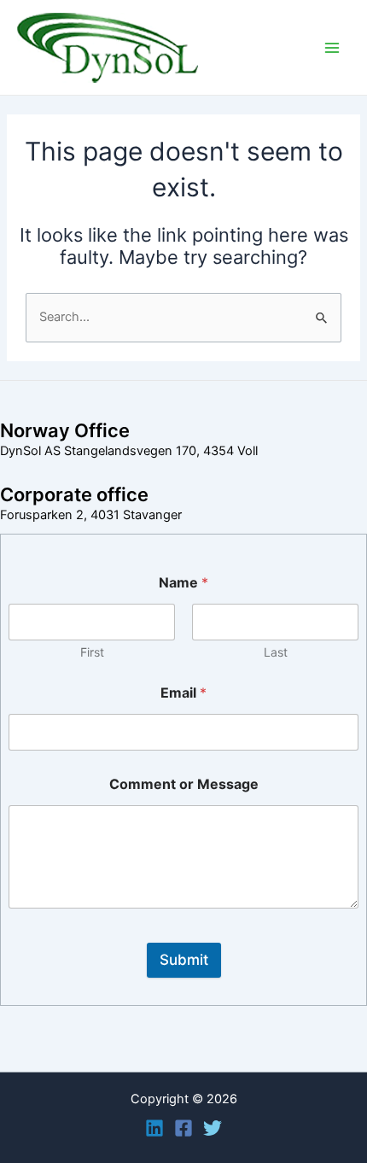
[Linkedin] (154, 1128)
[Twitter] (212, 1128)
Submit (184, 959)
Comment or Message (184, 784)
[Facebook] (183, 1128)
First (92, 652)
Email (183, 693)
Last (276, 652)
